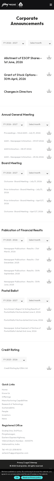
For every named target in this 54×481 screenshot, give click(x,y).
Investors (6, 415)
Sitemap (33, 462)
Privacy (20, 462)
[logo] (12, 5)
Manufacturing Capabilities (15, 400)
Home (4, 389)
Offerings (6, 397)
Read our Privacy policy (32, 477)
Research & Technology (12, 404)
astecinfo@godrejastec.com (15, 453)
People (5, 411)
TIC (50, 469)
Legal (26, 462)
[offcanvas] (51, 5)
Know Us (6, 393)
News (4, 418)
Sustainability (8, 407)
